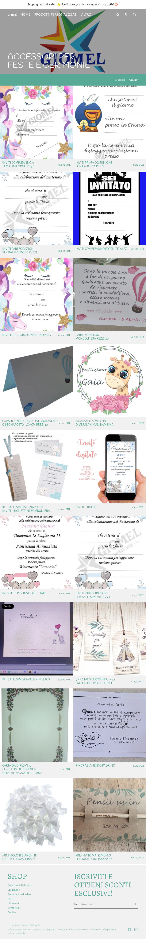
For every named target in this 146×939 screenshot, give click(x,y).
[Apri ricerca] (118, 14)
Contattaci (14, 907)
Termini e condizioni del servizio (73, 929)
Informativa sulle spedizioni (103, 929)
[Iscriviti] (134, 904)
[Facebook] (129, 929)
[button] (135, 80)
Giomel (17, 925)
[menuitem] (86, 14)
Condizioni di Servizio (20, 885)
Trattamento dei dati (19, 894)
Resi (10, 899)
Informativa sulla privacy (44, 929)
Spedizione (14, 890)
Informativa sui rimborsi (19, 929)
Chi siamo (13, 903)
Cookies (12, 912)
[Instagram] (136, 929)
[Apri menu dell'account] (126, 14)
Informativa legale (16, 933)
